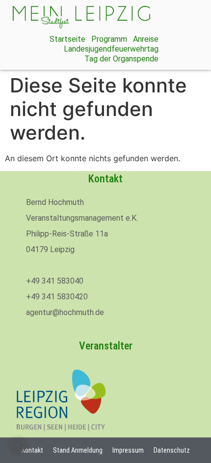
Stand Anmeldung (78, 450)
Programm (109, 39)
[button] (17, 445)
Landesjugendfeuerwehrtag (111, 49)
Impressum (128, 450)
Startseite (67, 39)
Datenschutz (172, 450)
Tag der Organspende (121, 58)
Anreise (145, 39)
